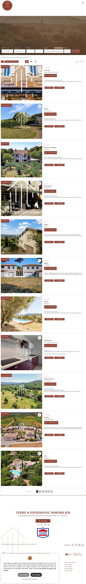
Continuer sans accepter (30, 579)
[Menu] (83, 2)
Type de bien (17, 48)
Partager (60, 87)
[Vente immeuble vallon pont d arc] (21, 82)
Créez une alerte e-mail (11, 61)
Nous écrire (44, 520)
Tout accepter (36, 575)
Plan (36, 544)
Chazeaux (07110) (68, 568)
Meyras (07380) (68, 566)
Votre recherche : (5, 48)
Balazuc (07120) (68, 564)
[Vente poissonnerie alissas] (21, 198)
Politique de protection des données (18, 544)
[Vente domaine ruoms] (21, 429)
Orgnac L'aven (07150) (69, 562)
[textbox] (54, 51)
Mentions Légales (5, 544)
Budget (28, 48)
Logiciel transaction (76, 553)
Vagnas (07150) (68, 570)
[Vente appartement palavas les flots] (21, 352)
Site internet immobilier (77, 554)
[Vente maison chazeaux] (21, 121)
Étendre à (66, 48)
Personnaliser (23, 575)
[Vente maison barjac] (21, 314)
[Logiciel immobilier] (68, 554)
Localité (46, 48)
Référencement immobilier (78, 555)
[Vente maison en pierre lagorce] (21, 391)
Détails (50, 87)
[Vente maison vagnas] (21, 275)
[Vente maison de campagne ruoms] (21, 159)
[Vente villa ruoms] (21, 468)
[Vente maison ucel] (21, 236)
